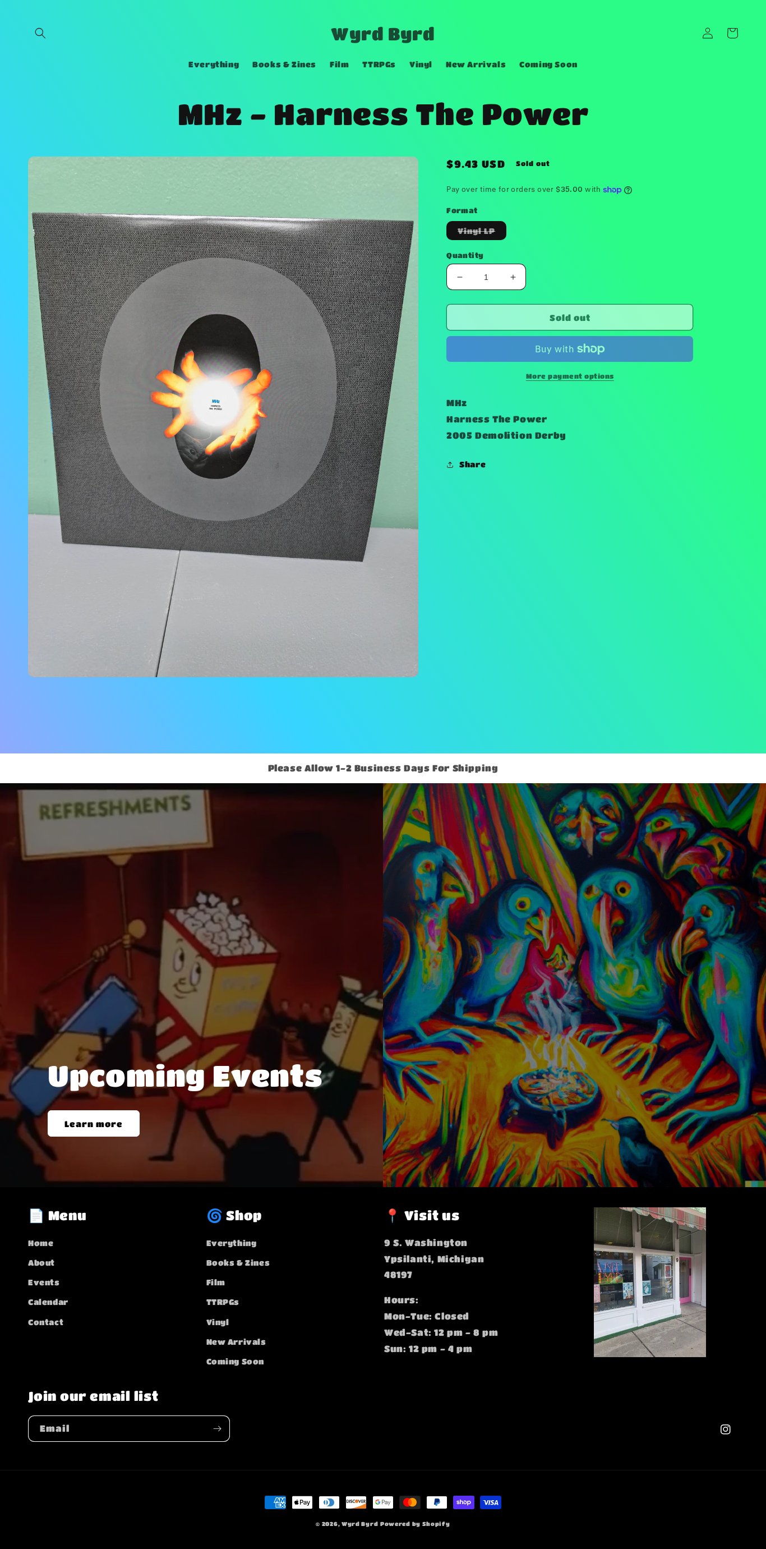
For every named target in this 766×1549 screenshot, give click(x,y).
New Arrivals (236, 1341)
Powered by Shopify (415, 1523)
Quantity (464, 255)
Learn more (93, 1124)
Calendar (48, 1301)
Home (40, 1242)
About (41, 1262)
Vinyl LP (482, 233)
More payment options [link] (570, 376)
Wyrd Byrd (360, 1523)
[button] (40, 33)
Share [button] (472, 463)
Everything (231, 1242)
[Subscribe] (217, 1428)
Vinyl (217, 1321)
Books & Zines (238, 1262)
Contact (45, 1321)
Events (44, 1281)
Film (215, 1281)
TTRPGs (223, 1301)
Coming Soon (235, 1361)
